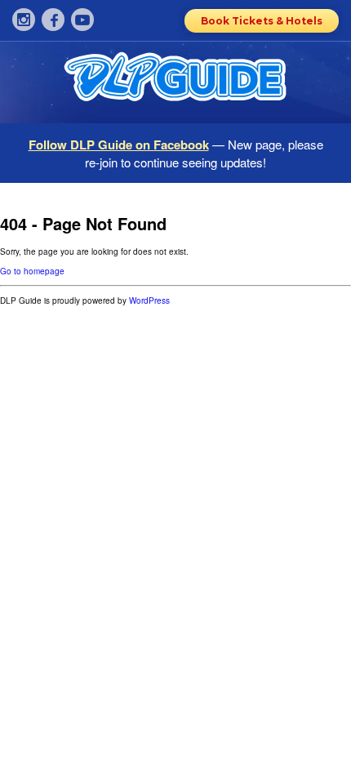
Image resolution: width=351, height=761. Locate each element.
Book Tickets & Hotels (261, 21)
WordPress (149, 300)
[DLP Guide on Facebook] (53, 19)
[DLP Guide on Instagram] (23, 19)
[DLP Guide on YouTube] (82, 19)
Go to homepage (32, 271)
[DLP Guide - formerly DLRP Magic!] (175, 82)
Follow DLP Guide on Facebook (119, 145)
